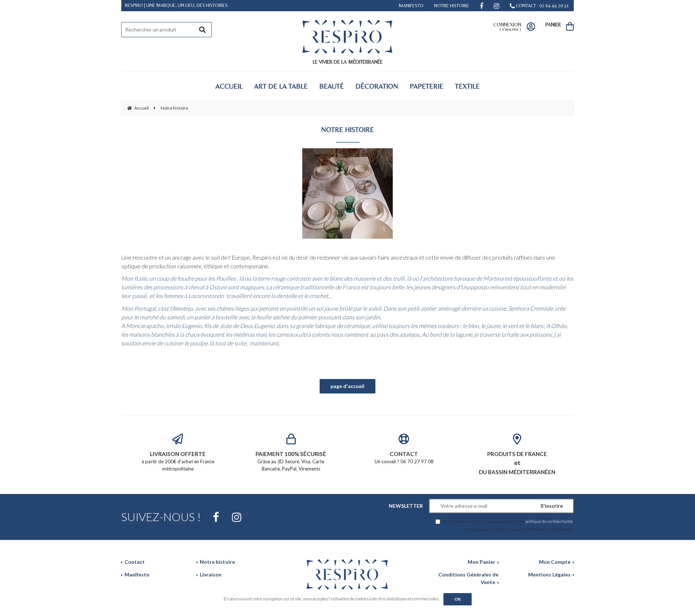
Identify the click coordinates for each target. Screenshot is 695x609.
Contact (135, 562)
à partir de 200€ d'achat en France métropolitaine (178, 461)
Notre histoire (217, 562)
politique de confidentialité (549, 521)
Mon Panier (481, 562)
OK (457, 599)
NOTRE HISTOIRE (451, 5)
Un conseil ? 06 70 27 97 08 (404, 457)
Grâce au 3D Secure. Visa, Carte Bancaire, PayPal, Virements (291, 461)
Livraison (211, 574)
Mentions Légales (549, 574)
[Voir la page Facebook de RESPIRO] (216, 517)
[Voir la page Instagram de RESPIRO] (236, 517)
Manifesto (137, 574)
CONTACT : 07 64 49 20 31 (542, 5)
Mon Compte (554, 562)
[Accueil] (347, 574)
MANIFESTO (411, 5)
